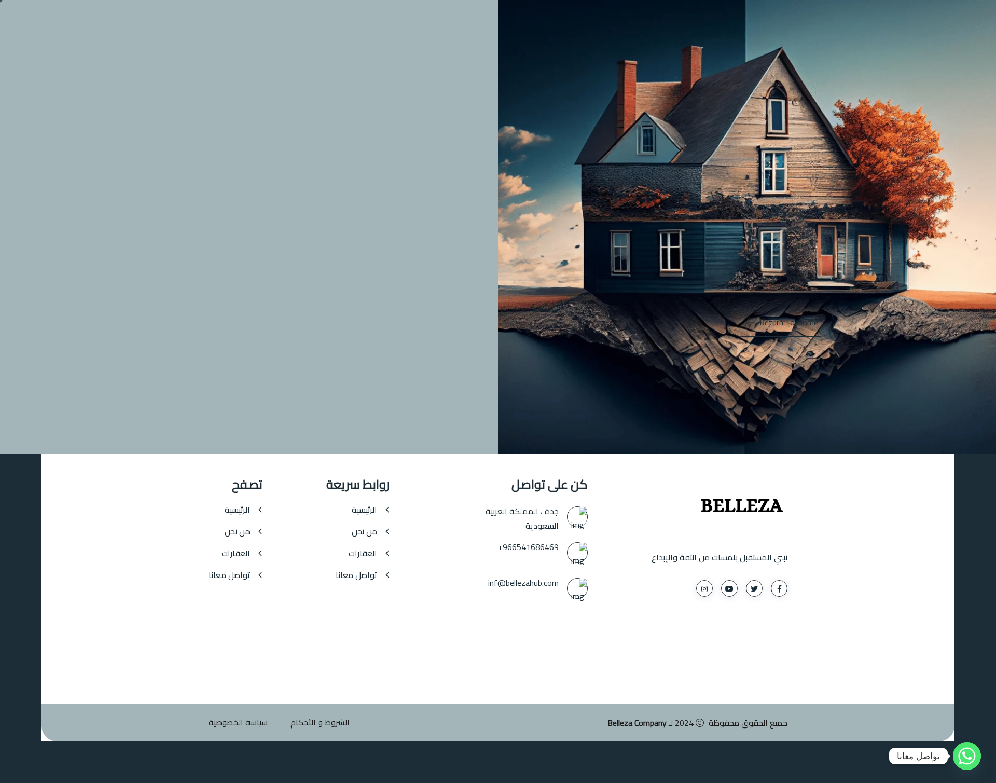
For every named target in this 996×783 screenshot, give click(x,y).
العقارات (363, 553)
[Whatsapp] (967, 756)
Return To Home (788, 322)
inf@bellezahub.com (523, 582)
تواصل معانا (356, 575)
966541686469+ (528, 547)
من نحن (364, 531)
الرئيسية (364, 509)
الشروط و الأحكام (320, 722)
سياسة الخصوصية (238, 722)
